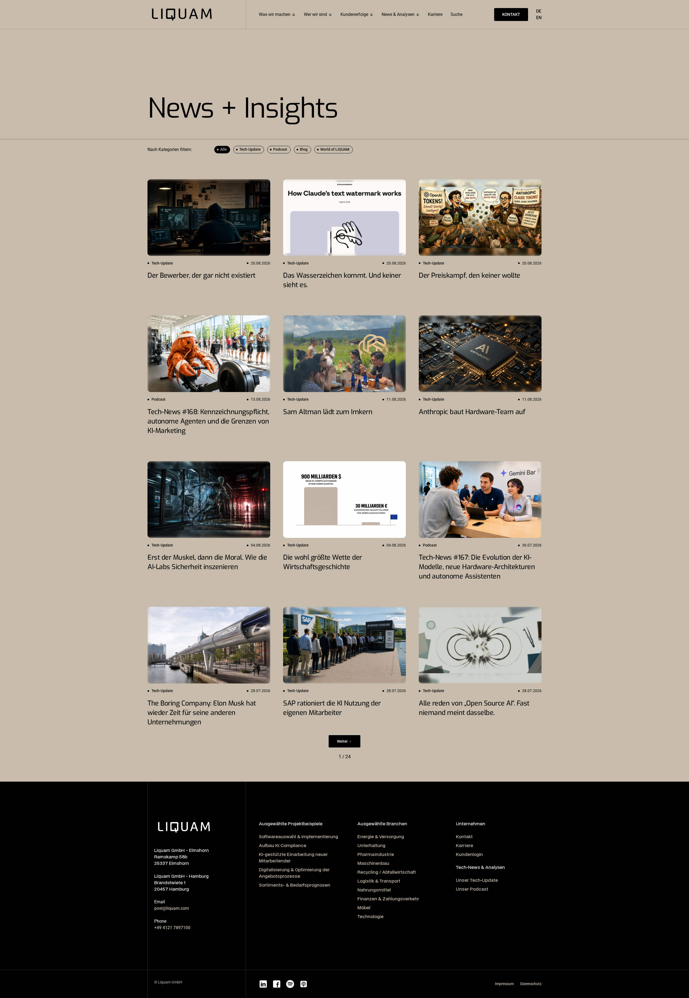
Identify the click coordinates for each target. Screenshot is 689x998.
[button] (277, 14)
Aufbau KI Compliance (282, 845)
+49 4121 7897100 (172, 927)
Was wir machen (274, 14)
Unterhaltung (371, 845)
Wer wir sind (315, 14)
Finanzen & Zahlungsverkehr (388, 898)
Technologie (370, 916)
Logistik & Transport (378, 881)
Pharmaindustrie (375, 854)
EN (539, 17)
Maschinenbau (373, 863)
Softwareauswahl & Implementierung (298, 836)
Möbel (363, 907)
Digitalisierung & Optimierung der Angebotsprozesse (294, 872)
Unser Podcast (472, 889)
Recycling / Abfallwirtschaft (386, 872)
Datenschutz (531, 984)
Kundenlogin (469, 854)
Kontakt (464, 836)
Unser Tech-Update (477, 880)
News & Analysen (398, 14)
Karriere (464, 845)
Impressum (504, 984)
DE (538, 11)
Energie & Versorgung (380, 836)
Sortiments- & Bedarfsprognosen (294, 885)
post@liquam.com (171, 908)
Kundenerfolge (354, 14)
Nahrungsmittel (374, 890)
